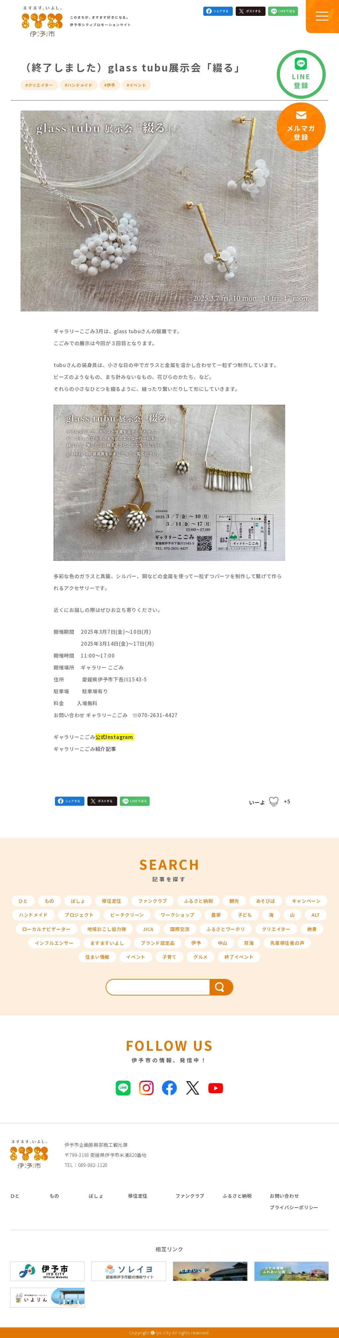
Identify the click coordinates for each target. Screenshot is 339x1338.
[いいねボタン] (274, 802)
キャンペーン (306, 901)
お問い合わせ (284, 1195)
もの (49, 901)
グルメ (200, 956)
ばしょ (78, 901)
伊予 (196, 943)
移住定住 (111, 901)
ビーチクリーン (127, 914)
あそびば (265, 901)
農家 (216, 914)
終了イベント (239, 956)
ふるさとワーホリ (225, 929)
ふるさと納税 (198, 901)
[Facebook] (218, 12)
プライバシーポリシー (294, 1207)
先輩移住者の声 (287, 943)
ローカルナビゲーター (46, 929)
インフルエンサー (54, 943)
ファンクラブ (152, 901)
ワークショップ (178, 914)
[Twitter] (250, 12)
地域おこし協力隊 (106, 929)
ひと (23, 901)
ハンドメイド (33, 914)
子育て (169, 956)
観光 (234, 901)
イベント (136, 956)
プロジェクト (79, 914)
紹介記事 (105, 748)
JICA (148, 929)
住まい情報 (97, 956)
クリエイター (276, 929)
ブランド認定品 (158, 943)
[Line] (283, 12)
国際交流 (180, 929)
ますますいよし (107, 943)
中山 (222, 943)
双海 (249, 943)
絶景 (312, 929)
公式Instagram (114, 736)
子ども (245, 914)
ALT (316, 914)
